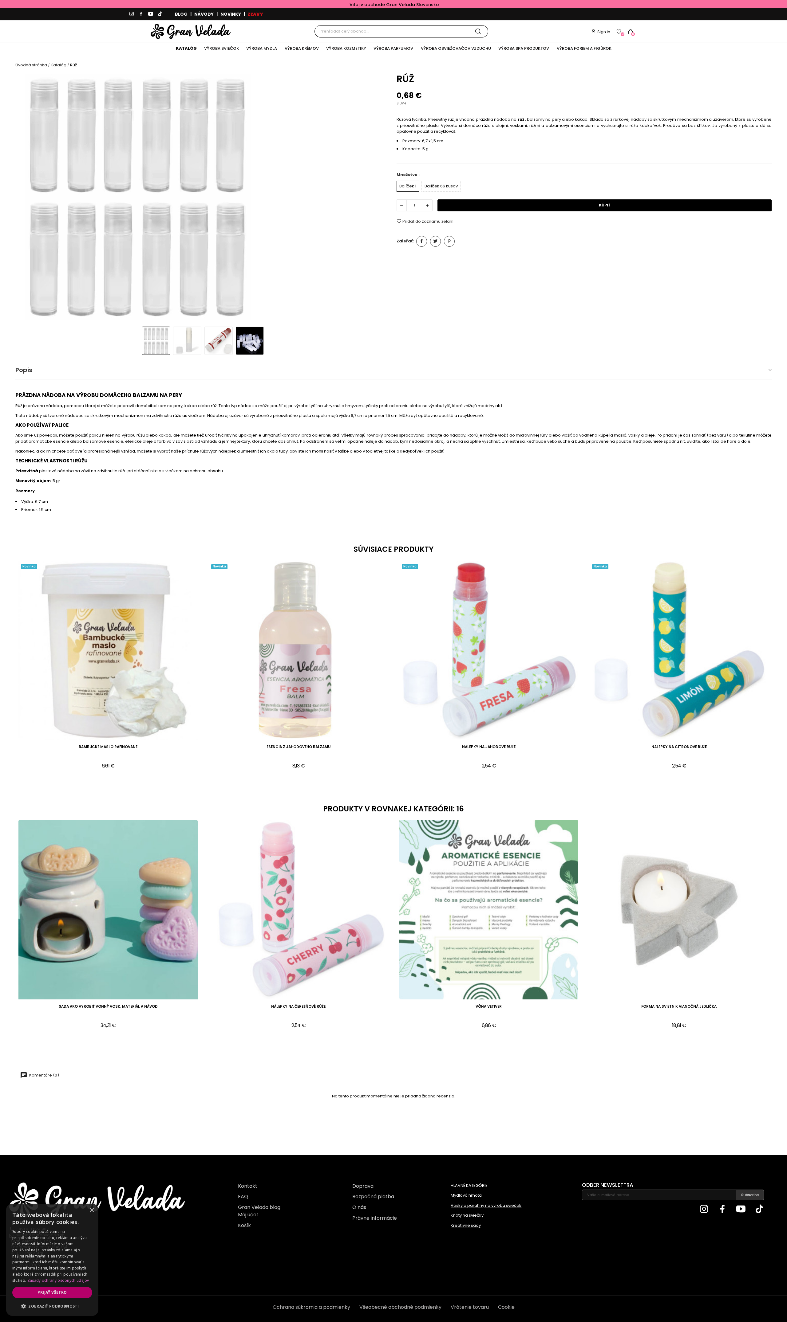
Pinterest (449, 241)
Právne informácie (374, 1218)
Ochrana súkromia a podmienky (311, 1307)
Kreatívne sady (466, 1225)
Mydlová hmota (466, 1195)
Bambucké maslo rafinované (108, 747)
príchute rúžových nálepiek (209, 451)
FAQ (243, 1196)
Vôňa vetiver (489, 1006)
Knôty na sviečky (467, 1215)
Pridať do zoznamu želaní (427, 221)
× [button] (91, 1210)
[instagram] (131, 14)
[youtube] (150, 14)
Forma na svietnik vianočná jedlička (679, 1006)
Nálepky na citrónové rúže (679, 747)
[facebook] (141, 14)
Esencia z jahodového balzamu (298, 747)
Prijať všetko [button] (52, 1292)
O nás (359, 1207)
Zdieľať (421, 241)
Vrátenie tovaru (470, 1307)
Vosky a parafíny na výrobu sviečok (486, 1205)
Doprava (363, 1186)
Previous (25, 198)
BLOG (181, 14)
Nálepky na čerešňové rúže (298, 1006)
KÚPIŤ (605, 205)
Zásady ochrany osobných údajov (58, 1280)
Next (380, 198)
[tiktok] (160, 14)
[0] (619, 31)
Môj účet (248, 1214)
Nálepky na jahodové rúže (489, 747)
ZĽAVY (255, 14)
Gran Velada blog (259, 1207)
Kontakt (247, 1186)
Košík (244, 1225)
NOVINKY (230, 14)
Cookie (506, 1307)
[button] (52, 1306)
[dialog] (52, 1260)
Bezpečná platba (373, 1196)
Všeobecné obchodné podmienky (400, 1307)
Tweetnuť (435, 241)
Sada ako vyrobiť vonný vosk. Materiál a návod (108, 1006)
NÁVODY (204, 14)
